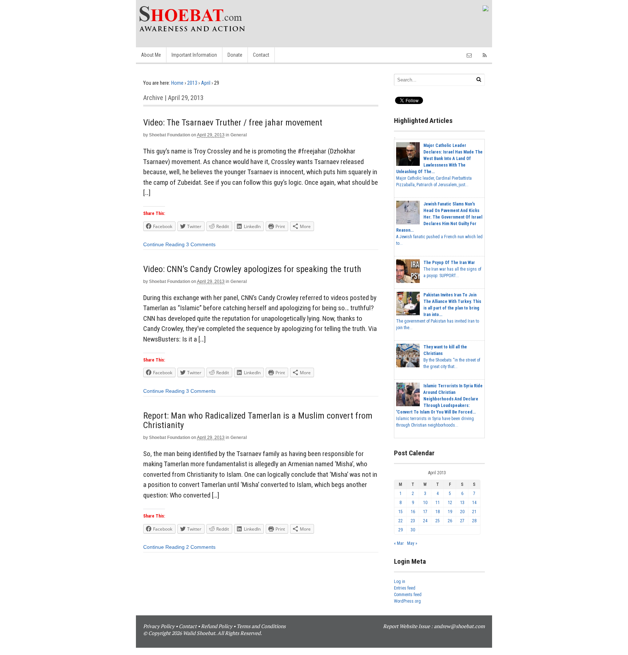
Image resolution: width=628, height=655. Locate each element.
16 (413, 511)
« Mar (399, 543)
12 (450, 502)
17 (425, 511)
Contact (261, 55)
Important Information (194, 55)
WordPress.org (407, 601)
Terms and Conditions (261, 626)
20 (462, 511)
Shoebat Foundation (169, 134)
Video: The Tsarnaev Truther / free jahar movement (232, 122)
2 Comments (201, 547)
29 (400, 529)
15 (400, 511)
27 (462, 520)
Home (177, 83)
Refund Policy (216, 626)
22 (400, 520)
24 (425, 520)
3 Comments (201, 244)
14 (474, 502)
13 (462, 502)
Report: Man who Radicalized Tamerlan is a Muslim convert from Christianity (258, 420)
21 (474, 511)
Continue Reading (164, 244)
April (205, 83)
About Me (151, 55)
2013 (192, 83)
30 (413, 529)
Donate (235, 55)
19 (450, 511)
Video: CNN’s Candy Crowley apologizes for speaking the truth (252, 269)
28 (474, 520)
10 (425, 502)
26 (450, 520)
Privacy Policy (158, 626)
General (238, 134)
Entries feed (404, 588)
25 (437, 520)
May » (412, 543)
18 (437, 511)
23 (413, 520)
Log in (399, 581)
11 (437, 502)
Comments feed (408, 594)
